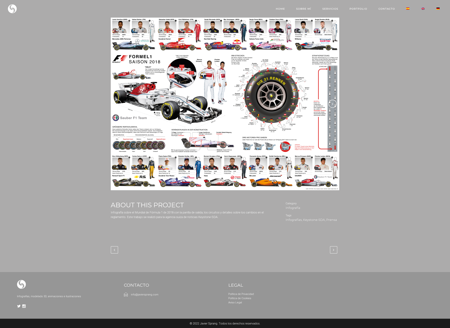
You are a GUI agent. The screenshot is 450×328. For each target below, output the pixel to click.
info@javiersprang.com (144, 294)
